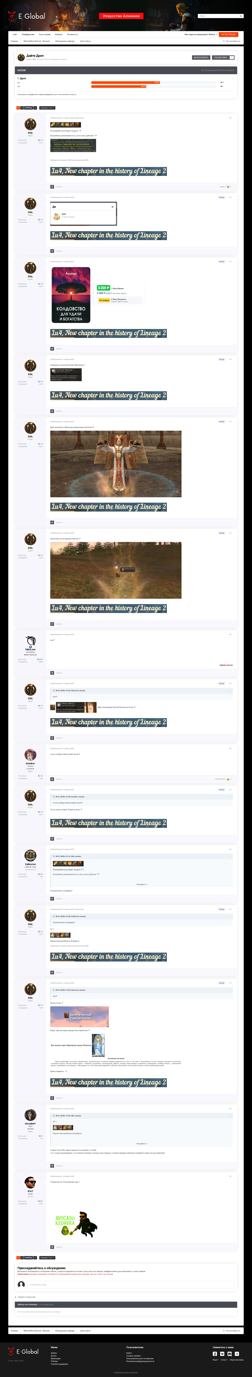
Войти (129, 1353)
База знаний (44, 34)
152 (41, 776)
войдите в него (110, 1271)
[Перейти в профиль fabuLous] (30, 641)
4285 (41, 659)
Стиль (223, 1360)
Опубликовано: (62, 118)
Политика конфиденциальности (140, 1361)
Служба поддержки (59, 1364)
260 (41, 874)
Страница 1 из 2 (47, 108)
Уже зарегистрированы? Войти (200, 34)
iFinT (30, 1191)
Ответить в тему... (39, 1285)
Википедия (56, 1358)
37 (42, 1136)
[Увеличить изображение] (65, 125)
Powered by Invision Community (126, 1373)
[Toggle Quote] (54, 690)
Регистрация (229, 34)
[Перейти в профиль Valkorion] (30, 856)
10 (223, 82)
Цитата (59, 187)
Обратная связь (237, 1360)
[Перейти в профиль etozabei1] (30, 1115)
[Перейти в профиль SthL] (21, 57)
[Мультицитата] (52, 187)
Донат (54, 1356)
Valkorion (30, 864)
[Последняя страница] (35, 108)
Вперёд (28, 108)
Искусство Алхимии (121, 16)
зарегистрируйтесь (46, 94)
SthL (30, 132)
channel (226, 665)
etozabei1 (30, 1123)
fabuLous (30, 649)
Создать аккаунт (133, 1356)
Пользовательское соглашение (140, 1358)
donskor (30, 763)
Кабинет (59, 34)
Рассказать (202, 57)
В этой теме (229, 16)
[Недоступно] (116, 464)
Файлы (54, 1353)
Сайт (15, 34)
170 (41, 140)
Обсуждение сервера (58, 59)
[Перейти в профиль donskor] (30, 755)
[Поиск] (241, 16)
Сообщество (28, 34)
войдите (31, 94)
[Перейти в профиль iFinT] (30, 1183)
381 (41, 1201)
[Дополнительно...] (230, 118)
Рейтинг (54, 1361)
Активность (72, 34)
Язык (215, 1360)
